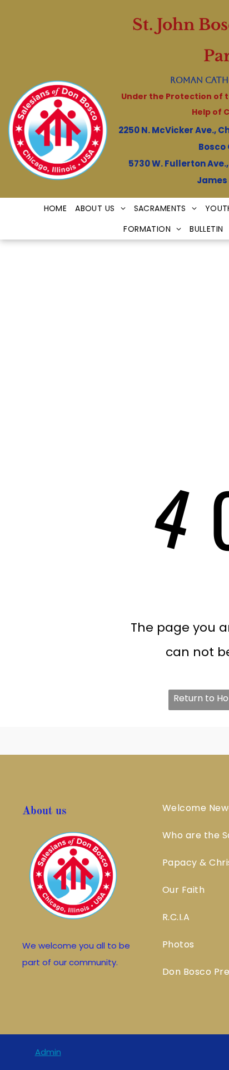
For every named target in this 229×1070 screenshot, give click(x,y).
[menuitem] (60, 208)
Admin (48, 1052)
